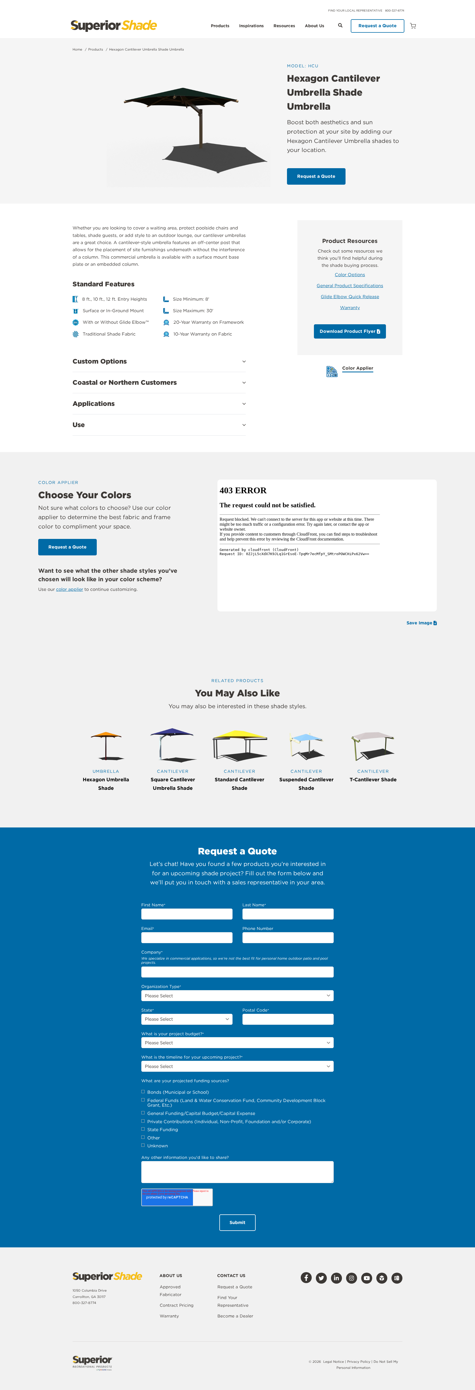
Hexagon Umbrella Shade (106, 784)
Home (77, 49)
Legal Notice (333, 1361)
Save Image (419, 623)
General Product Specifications (350, 285)
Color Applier (357, 368)
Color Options (350, 274)
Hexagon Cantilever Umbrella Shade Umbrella (146, 49)
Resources (284, 26)
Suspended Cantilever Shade (306, 784)
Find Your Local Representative (355, 10)
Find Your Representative (232, 1301)
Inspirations (251, 26)
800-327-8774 (394, 10)
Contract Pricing (177, 1305)
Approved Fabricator (170, 1290)
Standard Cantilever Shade (239, 784)
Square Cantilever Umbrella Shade (173, 784)
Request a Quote (377, 25)
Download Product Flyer (348, 331)
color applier (69, 589)
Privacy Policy (359, 1361)
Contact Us (231, 1276)
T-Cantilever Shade (373, 779)
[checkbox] (237, 1119)
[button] (159, 361)
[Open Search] (340, 25)
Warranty (350, 307)
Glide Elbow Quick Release (350, 296)
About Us (314, 26)
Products (220, 26)
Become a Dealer (235, 1316)
